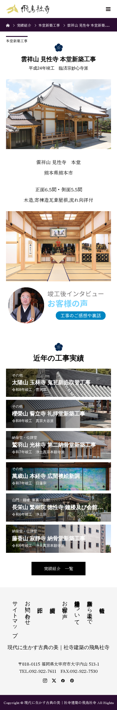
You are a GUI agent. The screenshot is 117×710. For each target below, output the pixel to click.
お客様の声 (65, 603)
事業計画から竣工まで (90, 609)
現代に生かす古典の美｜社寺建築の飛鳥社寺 (59, 647)
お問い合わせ (28, 609)
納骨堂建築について (77, 609)
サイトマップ (15, 615)
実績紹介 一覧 (58, 568)
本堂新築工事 (17, 40)
